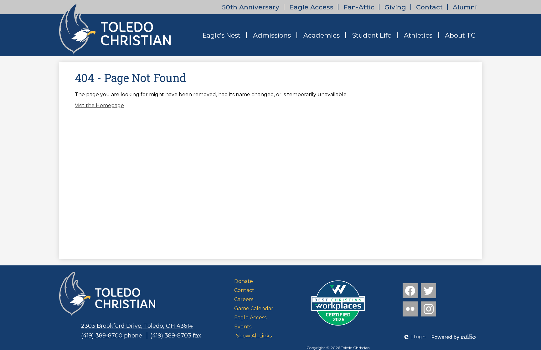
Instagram (428, 308)
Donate (243, 281)
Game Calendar (253, 308)
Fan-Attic (358, 7)
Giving (395, 7)
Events (242, 327)
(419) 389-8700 (102, 335)
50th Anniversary (250, 7)
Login (414, 337)
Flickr (410, 308)
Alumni (465, 7)
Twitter (428, 290)
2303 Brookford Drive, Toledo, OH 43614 (137, 325)
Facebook (410, 290)
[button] (221, 35)
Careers (243, 299)
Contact (429, 7)
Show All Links (254, 336)
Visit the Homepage (99, 105)
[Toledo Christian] (115, 29)
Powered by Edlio (454, 337)
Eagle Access (311, 7)
